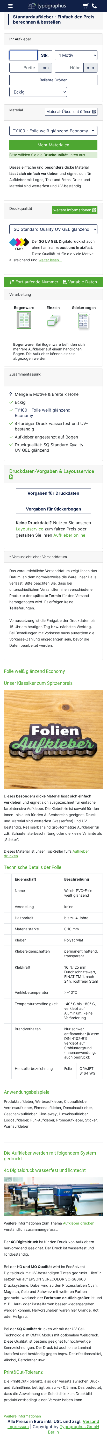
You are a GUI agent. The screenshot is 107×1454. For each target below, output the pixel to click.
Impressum (18, 1426)
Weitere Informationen (22, 1416)
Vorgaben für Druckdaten (53, 493)
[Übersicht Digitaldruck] (49, 5)
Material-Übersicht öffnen (69, 111)
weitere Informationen (72, 210)
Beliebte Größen (53, 80)
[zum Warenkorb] (86, 6)
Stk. (45, 55)
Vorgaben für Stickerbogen (53, 509)
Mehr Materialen (53, 144)
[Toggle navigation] (12, 6)
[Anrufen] (94, 6)
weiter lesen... (50, 260)
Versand (91, 1421)
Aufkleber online (69, 535)
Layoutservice (29, 528)
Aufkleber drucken (78, 1223)
